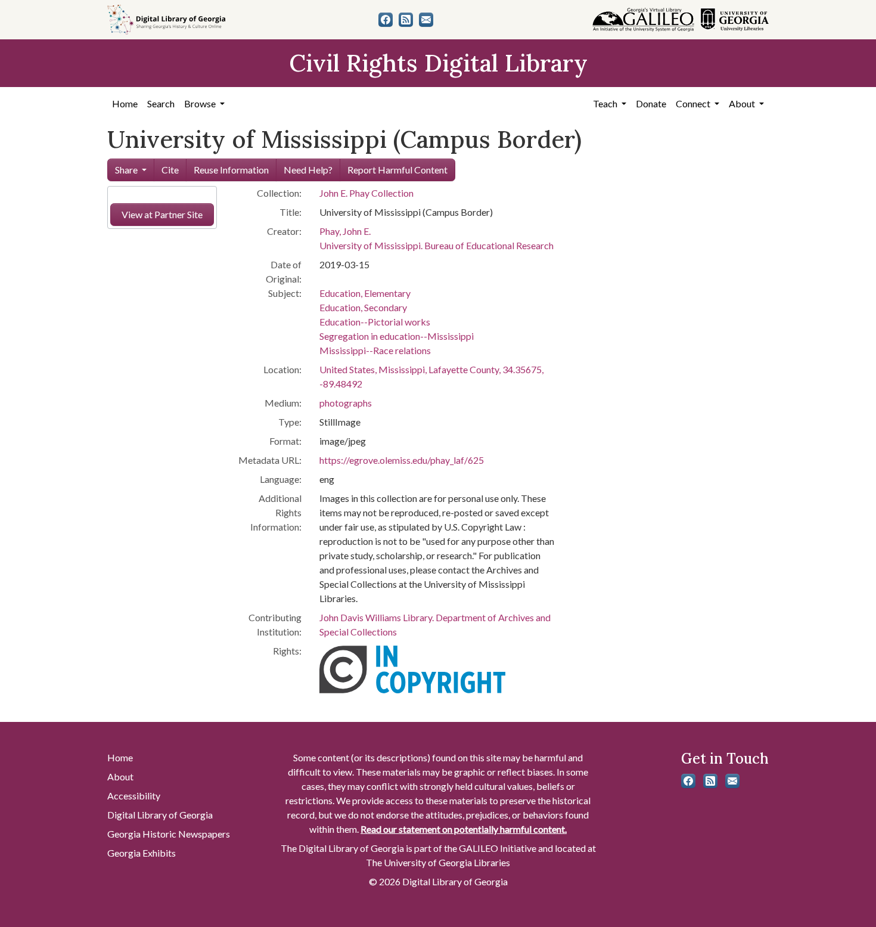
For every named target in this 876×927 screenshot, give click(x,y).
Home (125, 103)
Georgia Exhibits (141, 852)
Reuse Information (231, 169)
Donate (651, 103)
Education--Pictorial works (374, 321)
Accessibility (133, 795)
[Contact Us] (426, 20)
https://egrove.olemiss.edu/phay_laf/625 (401, 460)
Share (126, 169)
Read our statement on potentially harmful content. (464, 829)
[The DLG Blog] (406, 20)
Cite (170, 169)
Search (161, 103)
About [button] (743, 103)
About (120, 776)
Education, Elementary (365, 293)
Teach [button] (606, 103)
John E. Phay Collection (366, 193)
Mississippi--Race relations (375, 350)
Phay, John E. (345, 231)
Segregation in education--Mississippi (396, 336)
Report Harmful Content (397, 169)
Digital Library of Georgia (160, 814)
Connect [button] (694, 103)
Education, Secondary (363, 307)
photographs (345, 402)
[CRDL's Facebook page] (385, 20)
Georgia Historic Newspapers (168, 833)
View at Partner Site (162, 214)
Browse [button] (201, 103)
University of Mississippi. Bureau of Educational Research (436, 245)
